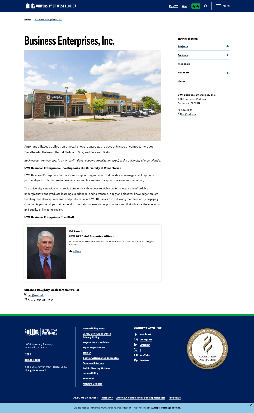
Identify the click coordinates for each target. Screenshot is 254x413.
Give (184, 6)
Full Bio (77, 251)
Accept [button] (155, 407)
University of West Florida (144, 160)
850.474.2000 (32, 359)
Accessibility (90, 373)
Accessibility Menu (94, 328)
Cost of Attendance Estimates (101, 357)
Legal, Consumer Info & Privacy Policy (97, 335)
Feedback (88, 378)
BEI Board (184, 72)
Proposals (184, 63)
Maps (28, 353)
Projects (183, 46)
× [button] (251, 405)
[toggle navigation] (228, 46)
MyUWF (173, 6)
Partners (183, 55)
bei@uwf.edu (36, 295)
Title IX (87, 352)
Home (27, 19)
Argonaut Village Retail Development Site (140, 397)
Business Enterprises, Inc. (48, 19)
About (181, 81)
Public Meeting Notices (96, 368)
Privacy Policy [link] (139, 408)
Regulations (90, 342)
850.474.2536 (45, 300)
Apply (195, 6)
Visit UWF (107, 397)
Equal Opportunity (94, 347)
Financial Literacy (93, 363)
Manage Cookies (92, 383)
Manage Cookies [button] (171, 407)
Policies (104, 342)
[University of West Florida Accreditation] (207, 349)
